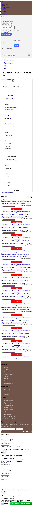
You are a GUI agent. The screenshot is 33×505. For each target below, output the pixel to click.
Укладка (3, 8)
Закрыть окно (4, 462)
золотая (8, 143)
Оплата (3, 5)
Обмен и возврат (6, 7)
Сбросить (16, 190)
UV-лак (8, 185)
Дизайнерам (4, 4)
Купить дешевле (17, 209)
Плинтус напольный (9, 416)
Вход (2, 13)
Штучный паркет (8, 407)
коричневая (9, 146)
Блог (2, 10)
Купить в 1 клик (18, 211)
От (3, 86)
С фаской (8, 135)
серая (7, 151)
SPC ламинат (7, 412)
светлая (8, 148)
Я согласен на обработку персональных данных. (16, 449)
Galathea (8, 98)
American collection (11, 107)
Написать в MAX (6, 34)
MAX (16, 45)
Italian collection (10, 109)
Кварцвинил (7, 414)
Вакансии (6, 394)
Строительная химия (9, 418)
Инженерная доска (9, 400)
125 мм (8, 168)
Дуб (7, 118)
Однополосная (10, 126)
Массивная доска (8, 405)
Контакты (4, 14)
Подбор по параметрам (8, 192)
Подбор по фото (8, 383)
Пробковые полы (8, 409)
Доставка (3, 11)
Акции (3, 1)
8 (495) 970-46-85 (10, 30)
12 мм (7, 176)
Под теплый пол (10, 159)
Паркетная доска (8, 403)
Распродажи (4, 2)
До (14, 86)
